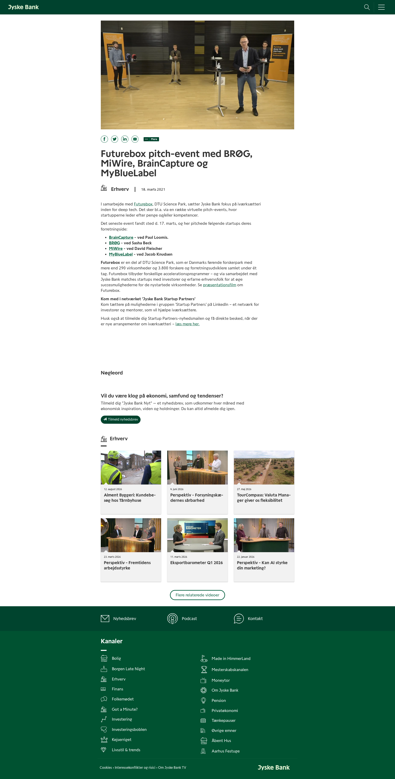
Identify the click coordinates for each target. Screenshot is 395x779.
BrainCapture (121, 237)
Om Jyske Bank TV (172, 767)
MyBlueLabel (121, 254)
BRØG (114, 243)
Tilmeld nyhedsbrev (122, 419)
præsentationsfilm (219, 284)
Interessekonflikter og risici (135, 767)
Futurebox (143, 204)
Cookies (106, 767)
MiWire (116, 248)
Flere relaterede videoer (197, 595)
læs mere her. (187, 324)
